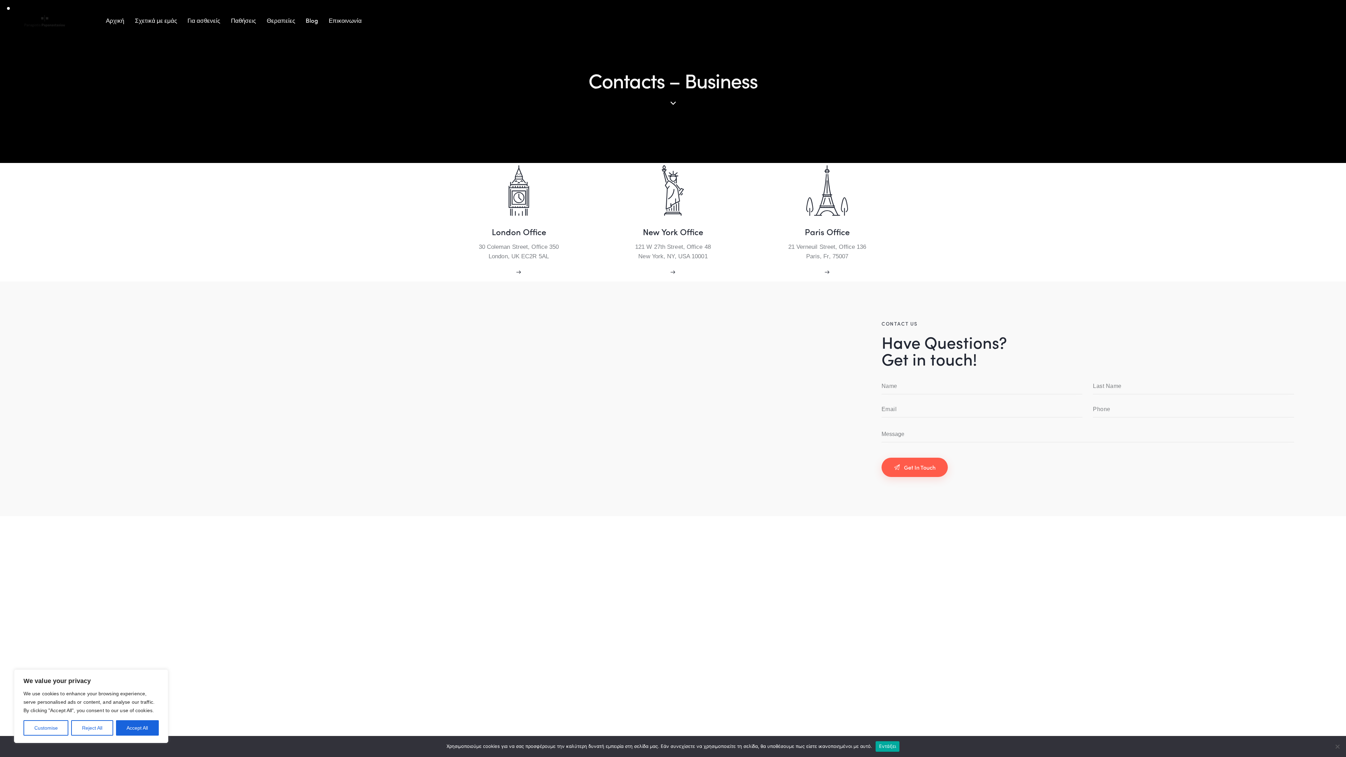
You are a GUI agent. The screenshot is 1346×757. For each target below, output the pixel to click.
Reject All (92, 728)
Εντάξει (887, 746)
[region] (91, 706)
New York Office (673, 232)
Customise (46, 728)
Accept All (137, 728)
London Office (519, 232)
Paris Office (827, 232)
